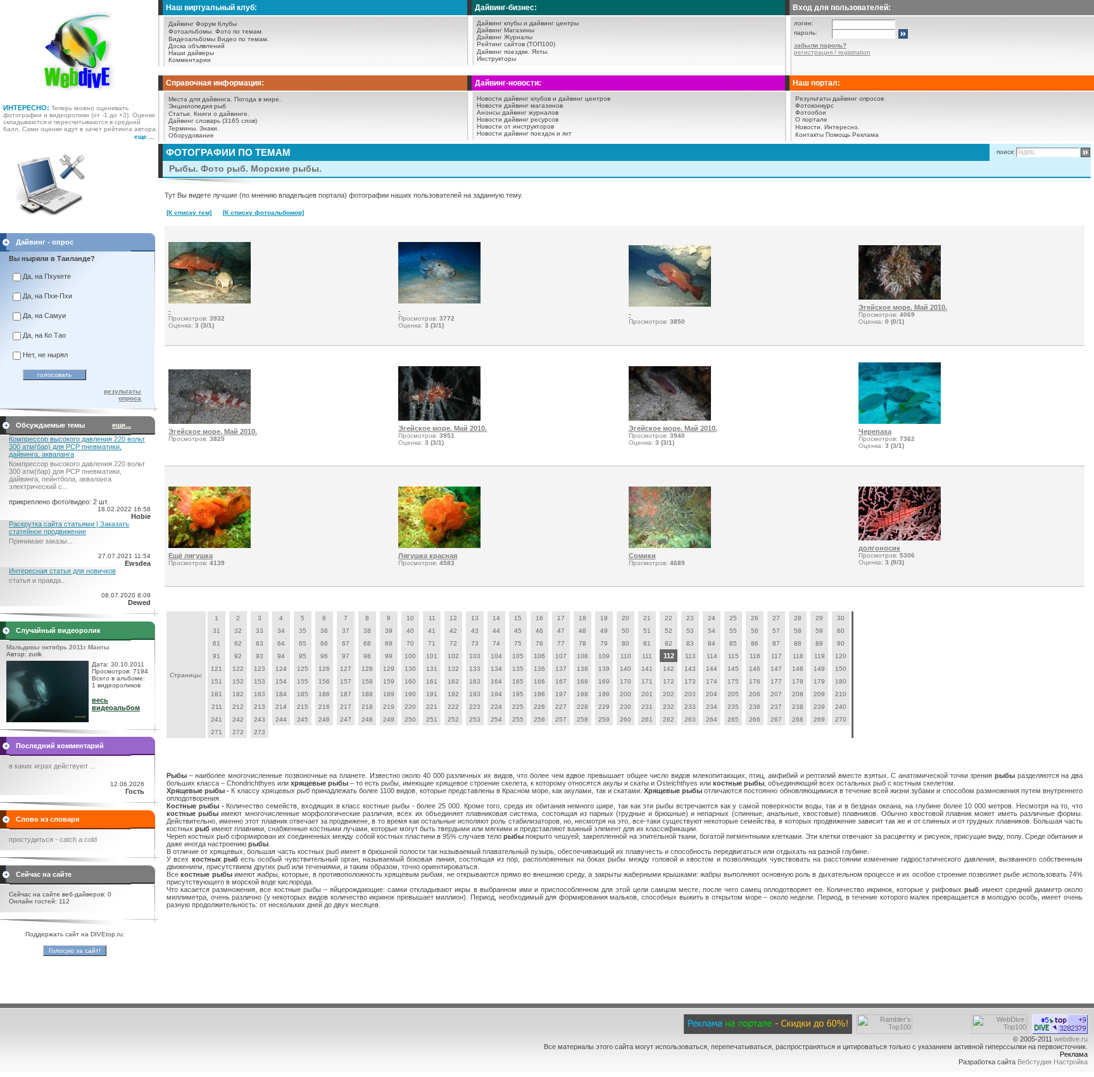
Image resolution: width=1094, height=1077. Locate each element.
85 (733, 643)
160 (410, 681)
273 (259, 732)
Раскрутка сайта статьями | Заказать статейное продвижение (69, 527)
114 (712, 656)
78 (582, 643)
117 (776, 656)
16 (539, 618)
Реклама (865, 134)
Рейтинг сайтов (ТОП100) (516, 44)
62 (238, 643)
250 (410, 719)
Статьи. (180, 113)
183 (259, 694)
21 (647, 618)
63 (259, 643)
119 (819, 656)
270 (840, 719)
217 (345, 706)
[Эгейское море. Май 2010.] (899, 297)
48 (582, 630)
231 (647, 706)
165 (518, 681)
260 (625, 719)
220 (410, 706)
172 (668, 681)
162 (453, 681)
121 (216, 668)
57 (776, 630)
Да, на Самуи (44, 315)
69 (389, 643)
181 (216, 694)
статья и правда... (37, 580)
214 (281, 706)
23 (690, 618)
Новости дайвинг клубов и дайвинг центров (543, 98)
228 (582, 706)
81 (647, 643)
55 (733, 630)
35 (302, 630)
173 (690, 681)
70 (410, 643)
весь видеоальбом (116, 703)
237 (776, 706)
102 (453, 656)
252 (453, 719)
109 (604, 656)
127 (345, 668)
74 (496, 643)
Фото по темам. (239, 31)
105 (518, 656)
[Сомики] (670, 545)
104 (496, 656)
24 (711, 618)
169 (604, 681)
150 (840, 668)
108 (582, 656)
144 (711, 668)
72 (453, 643)
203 (690, 694)
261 (647, 719)
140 (625, 668)
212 (238, 706)
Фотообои (810, 112)
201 (647, 694)
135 (518, 668)
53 (690, 630)
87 (776, 643)
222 (453, 706)
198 (582, 694)
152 (238, 681)
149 (819, 668)
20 (625, 618)
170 (625, 681)
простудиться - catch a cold (53, 839)
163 (475, 681)
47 (561, 630)
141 (647, 668)
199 (604, 694)
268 (797, 719)
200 (625, 694)
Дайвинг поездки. (503, 51)
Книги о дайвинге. (221, 113)
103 (475, 656)
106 (539, 656)
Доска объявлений (196, 45)
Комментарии (189, 59)
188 (367, 694)
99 (389, 656)
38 (367, 630)
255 (518, 719)
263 (690, 719)
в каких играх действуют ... (52, 766)
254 (496, 719)
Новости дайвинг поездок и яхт (524, 133)
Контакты (809, 134)
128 (367, 668)
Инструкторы (496, 58)
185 (302, 694)
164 (496, 681)
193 (475, 694)
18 (582, 618)
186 (324, 694)
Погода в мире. (257, 99)
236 (754, 706)
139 (604, 668)
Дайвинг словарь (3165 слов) (212, 120)
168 (582, 681)
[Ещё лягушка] (209, 545)
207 (776, 694)
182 (238, 694)
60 (841, 630)
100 (410, 656)
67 (345, 643)
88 (798, 643)
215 (302, 706)
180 (840, 681)
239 (819, 706)
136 (539, 668)
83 (690, 643)
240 (840, 706)
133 (475, 668)
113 (690, 656)
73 (475, 643)
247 (345, 719)
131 (431, 668)
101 (431, 656)
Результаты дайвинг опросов (839, 98)
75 (518, 643)
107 (561, 656)
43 (475, 630)
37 (345, 630)
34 (281, 630)
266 (754, 719)
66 (324, 643)
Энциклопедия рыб (197, 106)
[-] (209, 301)
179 (819, 681)
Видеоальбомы (191, 38)
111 (647, 656)
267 (776, 719)
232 (668, 706)
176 (754, 681)
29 (819, 618)
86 (754, 643)
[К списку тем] (189, 212)
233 (690, 706)
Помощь (838, 134)
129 (388, 668)
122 (238, 668)
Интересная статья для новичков (62, 571)
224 (496, 706)
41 (432, 630)
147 (776, 668)
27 (776, 618)
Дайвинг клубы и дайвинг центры (528, 23)
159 (388, 681)
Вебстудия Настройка (1052, 1062)
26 (754, 618)
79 (604, 643)
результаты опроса (122, 395)
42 (453, 630)
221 (431, 706)
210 (840, 694)
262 (668, 719)
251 (431, 719)
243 (259, 719)
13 (475, 618)
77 (561, 643)
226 (539, 706)
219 (388, 706)
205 (733, 694)
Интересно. (842, 127)
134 (496, 668)
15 (518, 618)
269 (819, 719)
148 (797, 668)
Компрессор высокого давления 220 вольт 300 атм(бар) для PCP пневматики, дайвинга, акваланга (77, 446)
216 (324, 706)
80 (625, 643)
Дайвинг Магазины (505, 30)
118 (798, 656)
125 (302, 668)
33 (259, 630)
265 (733, 719)
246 (324, 719)
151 (216, 681)
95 (302, 656)
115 (733, 656)
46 (539, 630)
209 (819, 694)
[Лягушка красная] (439, 545)
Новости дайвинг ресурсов (517, 119)
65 (302, 643)
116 (755, 656)
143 (690, 668)
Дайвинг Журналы (504, 37)
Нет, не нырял (45, 355)
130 (410, 668)
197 (561, 694)
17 (561, 618)
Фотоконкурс (814, 105)
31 (216, 630)
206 (754, 694)
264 (711, 719)
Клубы (227, 23)
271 (216, 732)
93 (259, 656)
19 (604, 618)
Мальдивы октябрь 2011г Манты (58, 647)
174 (711, 681)
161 (431, 681)
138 (582, 668)
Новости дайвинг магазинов (520, 105)
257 (561, 719)
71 (432, 643)
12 (453, 618)
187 (345, 694)
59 (819, 630)
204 (711, 694)
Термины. (183, 128)
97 (345, 656)
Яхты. (540, 51)
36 (324, 630)
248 (367, 719)
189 (388, 694)
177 (776, 681)
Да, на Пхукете (47, 276)
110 (625, 656)
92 (238, 656)
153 (259, 681)
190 (410, 694)
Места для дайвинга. (200, 99)
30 (841, 618)
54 (711, 630)
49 (604, 630)
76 (539, 643)
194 (496, 694)
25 (733, 618)
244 (281, 719)
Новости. (808, 127)
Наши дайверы (191, 52)
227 (561, 706)
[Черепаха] (899, 421)
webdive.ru (1071, 1039)
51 (647, 630)
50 (625, 630)
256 (539, 719)
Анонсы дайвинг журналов (517, 112)
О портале (811, 119)
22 (668, 618)
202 (668, 694)
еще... (121, 425)
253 (475, 719)
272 (238, 732)
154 (281, 681)
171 (647, 681)
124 (281, 668)
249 (388, 719)
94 (281, 656)
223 (475, 706)
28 (798, 618)
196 (539, 694)
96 (324, 656)
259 (604, 719)
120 (840, 656)
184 (281, 694)
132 (453, 668)
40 (410, 630)
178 (797, 681)
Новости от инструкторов (515, 126)
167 (561, 681)
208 (797, 694)
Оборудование (191, 135)
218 (367, 706)
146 (754, 668)
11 (432, 618)
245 (302, 719)
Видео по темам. (243, 38)
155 (302, 681)
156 (324, 681)
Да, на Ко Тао (44, 335)
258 (582, 719)
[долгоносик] (899, 538)
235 (733, 706)
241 (216, 719)
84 (711, 643)
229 (604, 706)
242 (238, 719)
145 (733, 668)
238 (797, 706)
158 (367, 681)
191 (431, 694)
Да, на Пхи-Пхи (47, 296)
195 (518, 694)
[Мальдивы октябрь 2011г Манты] (47, 719)
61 (216, 643)
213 (259, 706)
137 (561, 668)
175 (733, 681)
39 (389, 630)
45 (518, 630)
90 (841, 643)
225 (518, 706)
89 (819, 643)
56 (754, 630)
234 (711, 706)
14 (496, 618)
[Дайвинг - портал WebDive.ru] (79, 95)
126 (324, 668)
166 (539, 681)
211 (216, 706)
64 (281, 643)
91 (216, 656)
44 (496, 630)
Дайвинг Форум (192, 23)
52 (668, 630)
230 (625, 706)
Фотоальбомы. (190, 31)
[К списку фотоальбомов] (263, 212)
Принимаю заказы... (41, 541)
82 (668, 643)
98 (367, 656)
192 (453, 694)
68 (367, 643)
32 (238, 630)
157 (345, 681)
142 (668, 668)
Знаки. (209, 128)
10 (410, 618)
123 (259, 668)
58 (798, 630)
